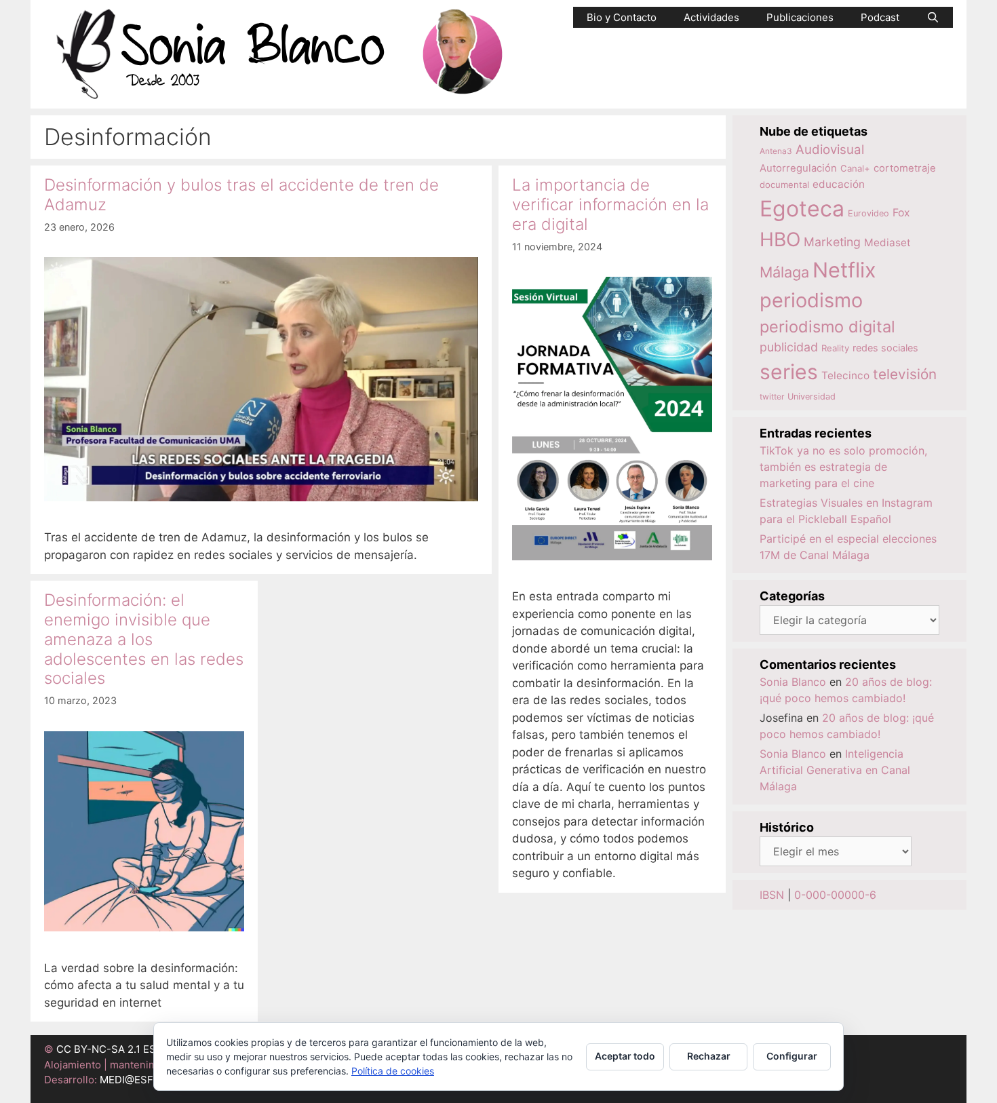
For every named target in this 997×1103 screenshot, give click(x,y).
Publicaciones (800, 17)
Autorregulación (798, 168)
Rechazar (708, 1056)
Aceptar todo (625, 1056)
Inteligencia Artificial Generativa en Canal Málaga (835, 770)
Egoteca (802, 208)
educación (839, 184)
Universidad (811, 396)
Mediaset (887, 242)
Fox (901, 212)
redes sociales (885, 347)
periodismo (811, 300)
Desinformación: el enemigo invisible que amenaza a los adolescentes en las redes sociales (143, 639)
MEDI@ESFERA (136, 1079)
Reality (835, 348)
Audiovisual (830, 149)
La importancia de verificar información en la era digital (610, 204)
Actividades (711, 17)
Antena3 (776, 151)
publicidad (789, 347)
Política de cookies (392, 1071)
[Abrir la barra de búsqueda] (933, 17)
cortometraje (905, 168)
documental (784, 184)
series (789, 372)
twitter (772, 396)
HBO (780, 239)
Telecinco (845, 375)
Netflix (844, 269)
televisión (905, 374)
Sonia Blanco (793, 682)
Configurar (791, 1056)
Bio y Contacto (622, 17)
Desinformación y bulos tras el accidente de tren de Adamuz (241, 194)
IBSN (772, 895)
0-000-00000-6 (835, 895)
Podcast (880, 17)
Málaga (784, 272)
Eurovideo (868, 213)
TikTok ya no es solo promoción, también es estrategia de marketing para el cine (843, 467)
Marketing (832, 242)
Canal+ (855, 168)
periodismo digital (827, 326)
